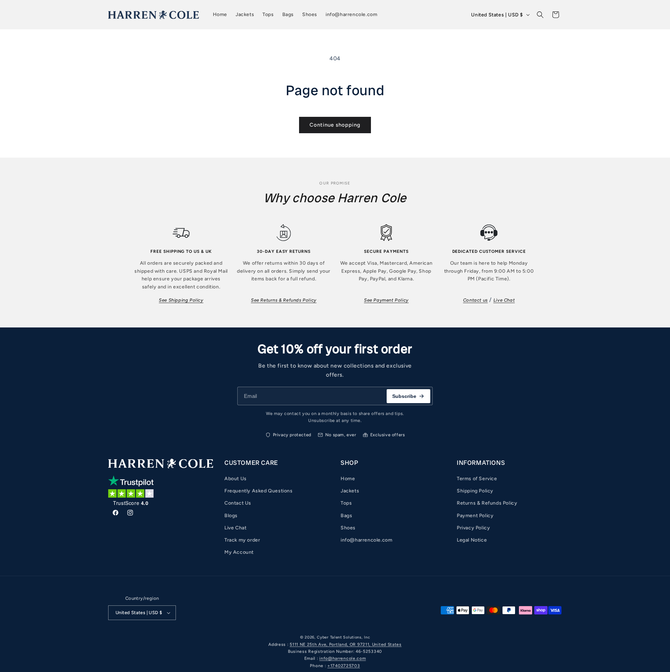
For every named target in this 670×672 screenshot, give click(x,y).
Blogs (231, 516)
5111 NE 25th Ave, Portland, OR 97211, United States (346, 644)
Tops (346, 503)
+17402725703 (343, 665)
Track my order (242, 540)
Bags (346, 516)
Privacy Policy (473, 528)
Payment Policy (475, 516)
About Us (235, 479)
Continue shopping (335, 125)
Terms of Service (477, 479)
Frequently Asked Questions (258, 491)
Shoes (348, 528)
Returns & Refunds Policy (487, 503)
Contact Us (237, 503)
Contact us (475, 300)
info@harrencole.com (366, 540)
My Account (239, 552)
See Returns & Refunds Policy (284, 300)
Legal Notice (472, 540)
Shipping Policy (475, 491)
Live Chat (504, 300)
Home (348, 479)
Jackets (350, 491)
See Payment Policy (386, 300)
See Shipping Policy (181, 300)
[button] (540, 14)
